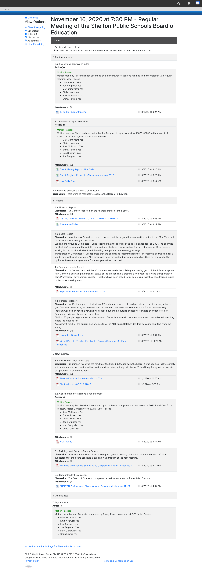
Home (6, 9)
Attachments (34, 40)
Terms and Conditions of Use (118, 560)
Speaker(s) (33, 30)
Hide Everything (35, 44)
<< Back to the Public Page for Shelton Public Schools (53, 546)
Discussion (33, 37)
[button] (189, 3)
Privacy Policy (32, 560)
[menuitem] (179, 3)
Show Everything (36, 27)
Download (32, 17)
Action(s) (32, 34)
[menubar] (101, 3)
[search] (179, 3)
